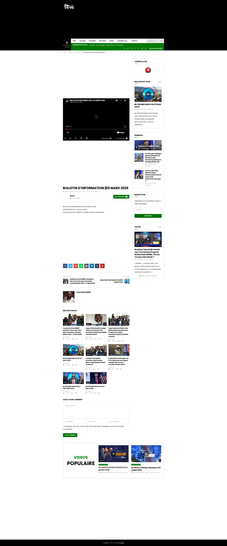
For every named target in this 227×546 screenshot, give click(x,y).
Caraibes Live (122, 41)
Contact (135, 41)
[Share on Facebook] (65, 266)
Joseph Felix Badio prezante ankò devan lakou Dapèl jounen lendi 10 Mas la (95, 361)
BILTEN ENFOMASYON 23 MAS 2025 (72, 359)
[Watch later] (138, 48)
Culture (82, 41)
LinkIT (122, 543)
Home (64, 52)
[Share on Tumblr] (97, 266)
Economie (92, 41)
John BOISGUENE (69, 191)
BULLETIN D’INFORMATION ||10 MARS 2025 (111, 281)
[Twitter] (128, 48)
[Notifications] (142, 48)
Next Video (126, 276)
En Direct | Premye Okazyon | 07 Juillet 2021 (146, 468)
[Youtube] (131, 48)
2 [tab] (141, 275)
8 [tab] (152, 275)
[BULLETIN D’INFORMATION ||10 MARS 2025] (126, 281)
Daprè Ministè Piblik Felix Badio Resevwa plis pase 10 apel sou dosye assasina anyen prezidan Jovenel (118, 332)
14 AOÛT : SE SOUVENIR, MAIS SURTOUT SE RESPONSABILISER (107, 45)
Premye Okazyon (103, 464)
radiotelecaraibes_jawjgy (108, 472)
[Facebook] (124, 48)
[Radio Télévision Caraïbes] (68, 6)
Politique (102, 41)
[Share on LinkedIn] (92, 266)
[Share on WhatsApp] (81, 266)
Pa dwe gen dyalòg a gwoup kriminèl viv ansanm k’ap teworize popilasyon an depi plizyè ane (153, 158)
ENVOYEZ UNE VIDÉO (155, 48)
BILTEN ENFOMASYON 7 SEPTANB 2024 (72, 387)
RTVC (72, 196)
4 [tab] (145, 275)
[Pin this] (102, 266)
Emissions (71, 52)
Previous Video (67, 276)
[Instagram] (135, 48)
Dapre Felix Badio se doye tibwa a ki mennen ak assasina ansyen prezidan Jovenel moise (96, 331)
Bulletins (78, 52)
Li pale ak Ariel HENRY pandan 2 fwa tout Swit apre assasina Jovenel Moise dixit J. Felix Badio (82, 281)
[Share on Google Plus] (76, 266)
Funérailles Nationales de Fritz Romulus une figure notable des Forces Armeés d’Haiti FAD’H (118, 361)
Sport (112, 41)
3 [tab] (143, 275)
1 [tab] (140, 275)
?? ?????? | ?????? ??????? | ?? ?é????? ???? (113, 468)
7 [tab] (150, 275)
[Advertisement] (131, 19)
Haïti (74, 41)
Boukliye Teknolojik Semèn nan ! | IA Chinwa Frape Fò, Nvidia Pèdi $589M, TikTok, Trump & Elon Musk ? (147, 253)
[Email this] (86, 266)
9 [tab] (154, 275)
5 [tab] (147, 275)
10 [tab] (156, 275)
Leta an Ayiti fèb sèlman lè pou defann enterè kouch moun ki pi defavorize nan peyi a (153, 176)
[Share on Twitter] (70, 266)
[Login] (145, 48)
